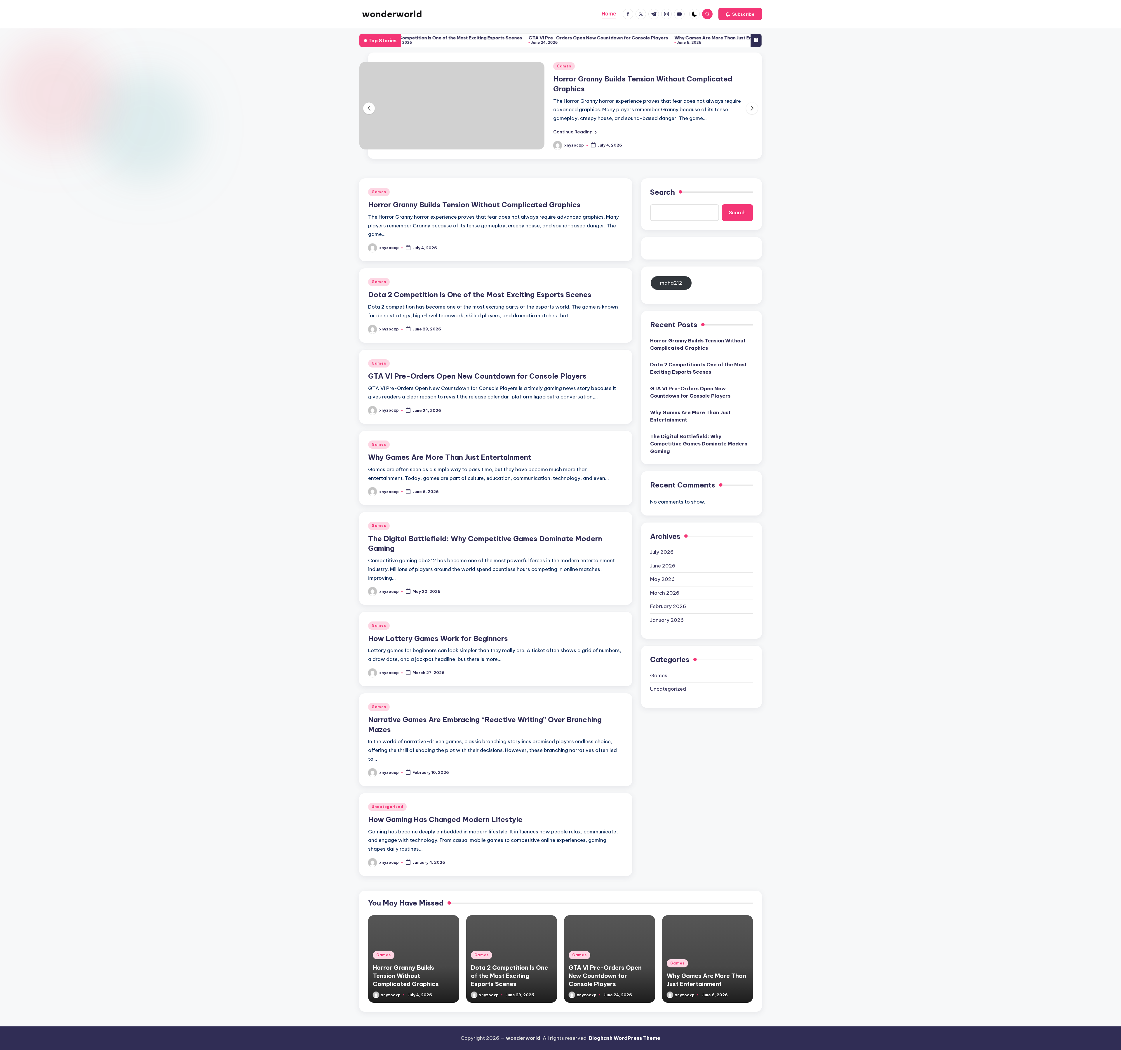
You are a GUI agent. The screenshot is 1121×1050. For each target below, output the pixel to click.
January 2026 (667, 620)
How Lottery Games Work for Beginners (438, 638)
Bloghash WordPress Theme (624, 1038)
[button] (740, 14)
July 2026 (661, 552)
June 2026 (662, 566)
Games (564, 66)
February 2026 (668, 606)
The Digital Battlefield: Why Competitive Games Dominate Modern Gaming (698, 444)
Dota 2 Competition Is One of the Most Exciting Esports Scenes (410, 38)
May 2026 (662, 579)
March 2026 (664, 593)
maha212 (671, 283)
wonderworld (392, 14)
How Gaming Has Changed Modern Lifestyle (445, 819)
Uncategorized (387, 807)
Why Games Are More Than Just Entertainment (684, 38)
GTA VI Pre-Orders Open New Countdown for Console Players (556, 38)
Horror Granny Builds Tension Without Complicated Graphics (474, 204)
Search (662, 192)
